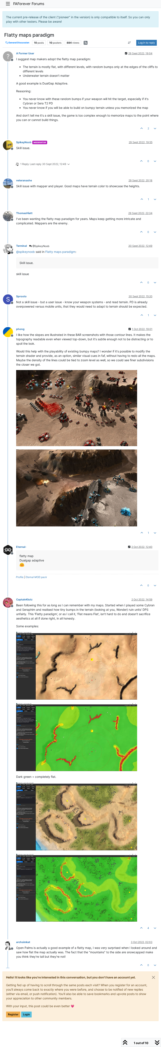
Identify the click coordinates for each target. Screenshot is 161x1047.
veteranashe (24, 180)
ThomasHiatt (24, 213)
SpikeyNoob (23, 142)
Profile (19, 577)
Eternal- (21, 546)
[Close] (153, 977)
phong (20, 329)
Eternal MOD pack (36, 577)
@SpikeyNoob (40, 246)
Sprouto (21, 296)
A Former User (25, 53)
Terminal (21, 245)
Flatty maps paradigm (60, 251)
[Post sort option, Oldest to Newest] (129, 43)
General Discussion (18, 42)
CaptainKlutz (24, 599)
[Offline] (9, 145)
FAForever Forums (28, 3)
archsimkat (23, 942)
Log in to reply (146, 42)
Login (26, 1014)
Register (13, 1014)
